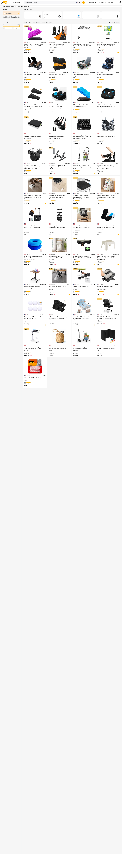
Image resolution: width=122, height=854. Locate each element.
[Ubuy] (4, 2)
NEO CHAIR (92, 224)
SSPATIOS (92, 314)
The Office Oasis (115, 133)
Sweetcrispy (43, 284)
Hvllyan (93, 102)
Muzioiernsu (43, 314)
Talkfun (68, 314)
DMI (94, 163)
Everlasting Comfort (66, 72)
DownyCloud (92, 193)
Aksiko (68, 133)
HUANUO (117, 284)
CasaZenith (43, 72)
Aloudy (117, 163)
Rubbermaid (116, 254)
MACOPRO (43, 224)
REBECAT (68, 224)
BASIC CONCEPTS (66, 42)
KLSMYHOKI (43, 345)
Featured (116, 22)
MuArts (68, 193)
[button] (92, 2)
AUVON (117, 102)
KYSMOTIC (43, 42)
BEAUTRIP (117, 224)
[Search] (83, 2)
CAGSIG (44, 102)
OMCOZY (93, 133)
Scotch (44, 375)
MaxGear (44, 163)
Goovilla (117, 193)
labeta (68, 284)
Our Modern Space (91, 345)
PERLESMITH (116, 42)
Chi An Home (67, 345)
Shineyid (44, 254)
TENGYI (93, 254)
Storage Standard (115, 345)
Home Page (5, 6)
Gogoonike (67, 163)
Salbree (93, 284)
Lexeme (117, 72)
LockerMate (92, 42)
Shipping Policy (6, 18)
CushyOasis (67, 102)
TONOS (44, 193)
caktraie (68, 254)
